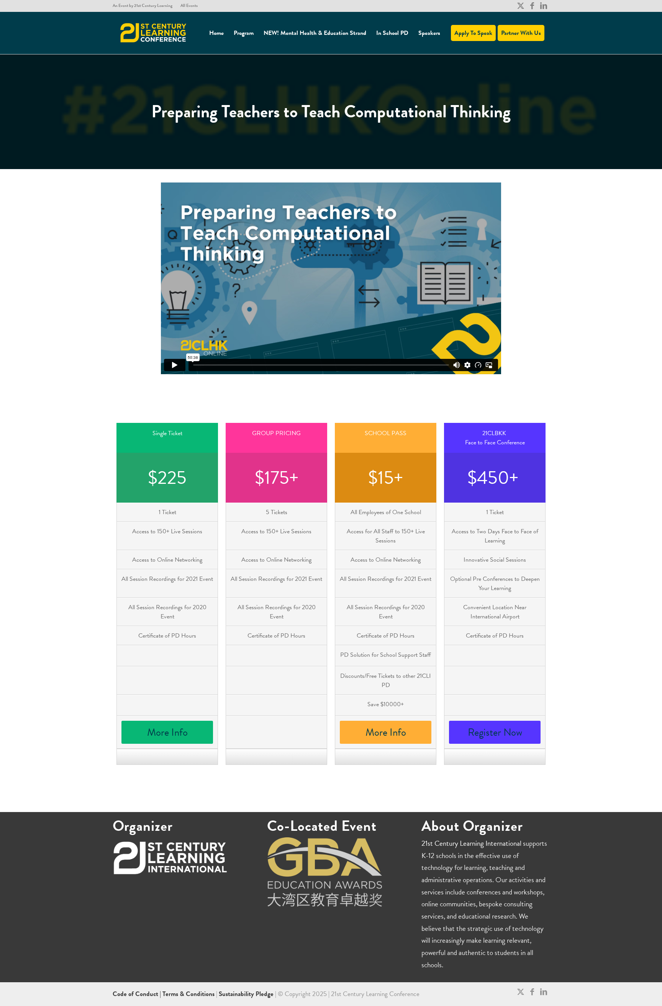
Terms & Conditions (188, 994)
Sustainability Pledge (247, 994)
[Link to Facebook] (531, 6)
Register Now (495, 732)
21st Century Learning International (471, 843)
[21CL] (154, 33)
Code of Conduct (136, 994)
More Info (167, 732)
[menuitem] (145, 6)
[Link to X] (520, 6)
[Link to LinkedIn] (543, 6)
